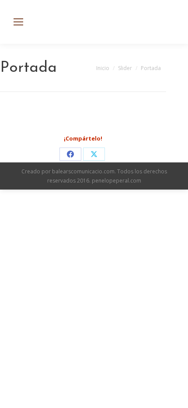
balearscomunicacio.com (83, 171)
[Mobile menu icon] (18, 22)
